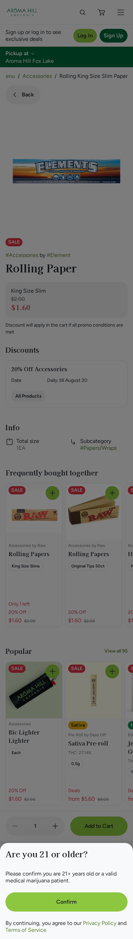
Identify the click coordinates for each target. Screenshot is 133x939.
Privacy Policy (99, 923)
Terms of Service (25, 930)
